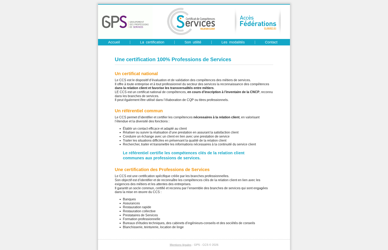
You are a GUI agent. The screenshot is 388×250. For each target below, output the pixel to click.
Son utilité (193, 42)
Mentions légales (180, 244)
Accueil (114, 42)
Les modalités (233, 42)
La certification (152, 42)
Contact (271, 42)
